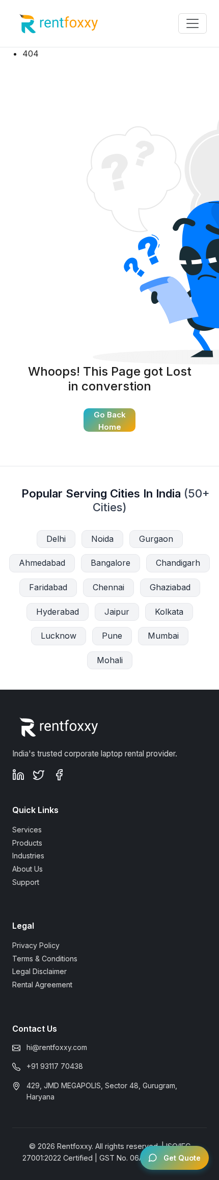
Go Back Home (110, 421)
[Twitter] (39, 775)
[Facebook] (59, 775)
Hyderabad (57, 612)
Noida (102, 539)
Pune (112, 636)
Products (27, 842)
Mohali (110, 660)
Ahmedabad (42, 563)
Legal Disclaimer (39, 971)
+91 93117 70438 (54, 1066)
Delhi (56, 539)
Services (27, 829)
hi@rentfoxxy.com (56, 1047)
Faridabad (48, 587)
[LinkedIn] (18, 775)
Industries (28, 855)
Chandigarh (178, 563)
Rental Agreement (42, 984)
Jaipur (116, 612)
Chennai (108, 587)
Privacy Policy (36, 945)
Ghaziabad (170, 587)
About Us (27, 868)
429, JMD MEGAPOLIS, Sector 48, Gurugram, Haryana (101, 1091)
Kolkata (169, 612)
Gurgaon (156, 539)
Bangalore (110, 563)
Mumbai (163, 636)
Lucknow (58, 636)
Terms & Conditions (44, 958)
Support (25, 882)
